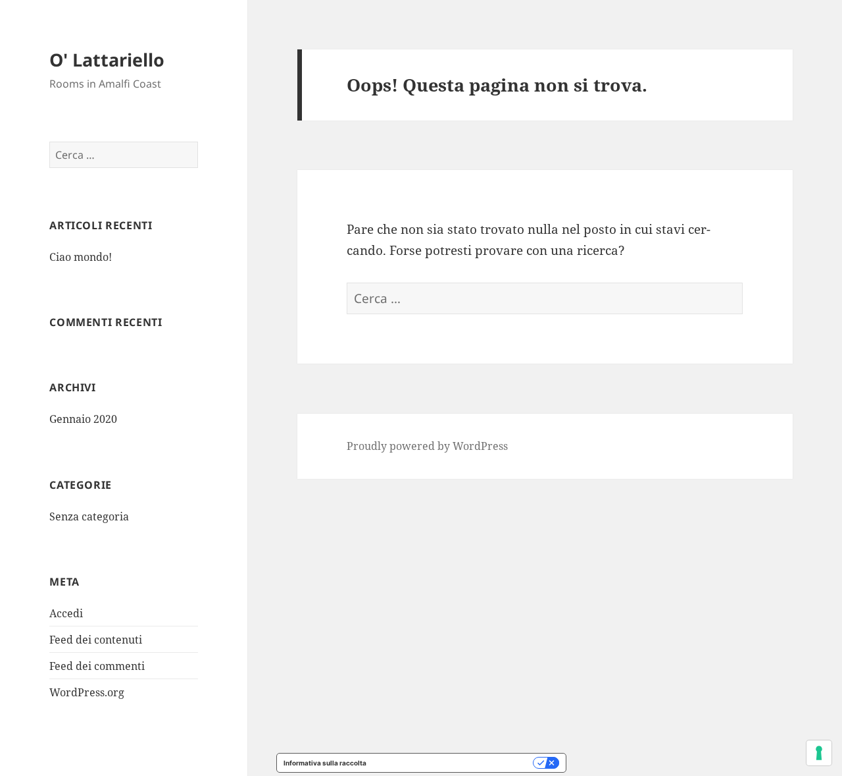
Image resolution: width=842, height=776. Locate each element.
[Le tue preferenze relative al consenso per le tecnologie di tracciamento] (818, 752)
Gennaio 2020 (83, 419)
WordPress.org (86, 692)
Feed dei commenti (97, 666)
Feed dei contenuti (95, 639)
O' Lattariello (106, 59)
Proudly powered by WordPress (427, 446)
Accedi (66, 613)
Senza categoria (89, 516)
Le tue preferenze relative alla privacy (454, 763)
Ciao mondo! (80, 257)
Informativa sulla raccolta (325, 763)
